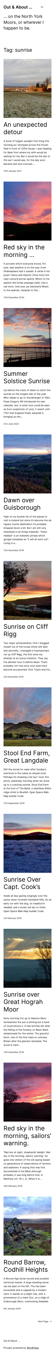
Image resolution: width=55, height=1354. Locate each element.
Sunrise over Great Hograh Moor (23, 1002)
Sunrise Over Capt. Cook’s (22, 883)
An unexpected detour (25, 128)
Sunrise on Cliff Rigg (26, 630)
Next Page (44, 1321)
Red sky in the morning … (24, 250)
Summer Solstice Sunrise (27, 377)
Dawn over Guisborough (22, 503)
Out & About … (18, 7)
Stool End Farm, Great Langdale (27, 756)
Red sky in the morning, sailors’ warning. (27, 1136)
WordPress (33, 1347)
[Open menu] (42, 7)
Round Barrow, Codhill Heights (26, 1265)
